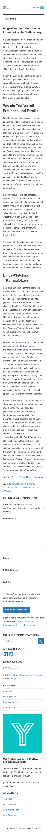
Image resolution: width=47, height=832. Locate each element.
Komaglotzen (10, 487)
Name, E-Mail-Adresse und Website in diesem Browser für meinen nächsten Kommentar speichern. (21, 598)
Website (7, 582)
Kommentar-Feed (11, 702)
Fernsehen (30, 484)
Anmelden (7, 691)
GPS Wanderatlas (11, 668)
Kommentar (9, 518)
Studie (19, 346)
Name (6, 558)
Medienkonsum (27, 487)
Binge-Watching (15, 484)
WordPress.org (10, 707)
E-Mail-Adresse (11, 570)
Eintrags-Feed (9, 696)
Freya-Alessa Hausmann (31, 477)
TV (38, 487)
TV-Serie (8, 491)
